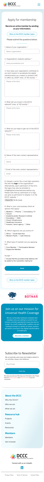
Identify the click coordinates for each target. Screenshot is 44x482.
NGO (19, 218)
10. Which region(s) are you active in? (19, 231)
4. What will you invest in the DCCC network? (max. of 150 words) (18, 103)
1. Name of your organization (16, 47)
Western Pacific (12, 236)
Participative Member (27, 247)
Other (28, 224)
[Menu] (39, 4)
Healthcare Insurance (14, 222)
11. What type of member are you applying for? (21, 243)
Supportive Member (13, 249)
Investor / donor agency (15, 224)
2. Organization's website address (18, 59)
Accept (8, 256)
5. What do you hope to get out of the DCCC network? (22, 130)
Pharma (18, 212)
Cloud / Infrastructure (14, 220)
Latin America (25, 236)
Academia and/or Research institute (19, 216)
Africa (8, 234)
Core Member (11, 247)
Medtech (9, 212)
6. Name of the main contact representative (21, 155)
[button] (1, 296)
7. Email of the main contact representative (21, 169)
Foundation (10, 218)
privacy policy (13, 377)
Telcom (9, 214)
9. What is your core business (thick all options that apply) (19, 207)
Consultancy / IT (30, 212)
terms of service (24, 377)
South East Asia (19, 234)
